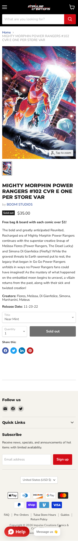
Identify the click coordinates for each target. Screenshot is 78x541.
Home (6, 32)
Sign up (63, 459)
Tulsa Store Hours (44, 515)
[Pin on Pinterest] (30, 350)
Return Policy (39, 519)
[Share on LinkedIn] (22, 350)
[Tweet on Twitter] (13, 350)
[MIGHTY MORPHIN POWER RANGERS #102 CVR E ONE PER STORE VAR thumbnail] (7, 168)
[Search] (70, 19)
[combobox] (33, 19)
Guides (65, 515)
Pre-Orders (21, 515)
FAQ (6, 515)
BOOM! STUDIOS (19, 204)
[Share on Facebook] (5, 350)
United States (37, 480)
